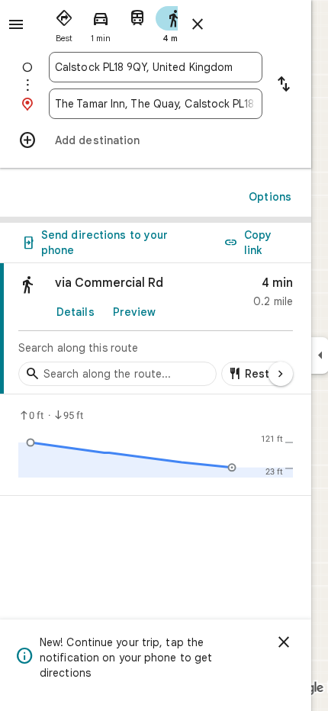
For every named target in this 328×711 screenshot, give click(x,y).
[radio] (64, 23)
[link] (155, 328)
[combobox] (155, 67)
